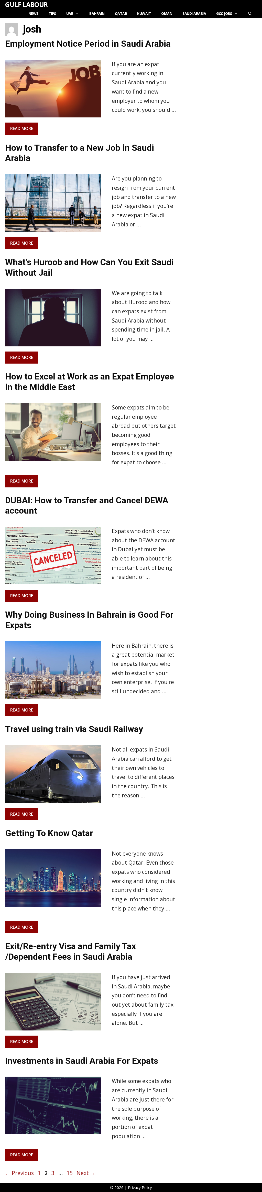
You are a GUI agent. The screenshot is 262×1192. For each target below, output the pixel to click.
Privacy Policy (140, 1187)
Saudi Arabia (194, 13)
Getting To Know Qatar (49, 833)
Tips (52, 13)
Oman (166, 13)
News (33, 13)
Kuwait (144, 13)
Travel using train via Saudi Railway (74, 729)
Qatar (121, 13)
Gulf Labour (26, 4)
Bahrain (97, 13)
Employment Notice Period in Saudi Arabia (88, 43)
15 (70, 1173)
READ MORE (21, 128)
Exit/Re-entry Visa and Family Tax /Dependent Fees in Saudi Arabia (70, 951)
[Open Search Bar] (250, 13)
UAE (69, 13)
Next (86, 1173)
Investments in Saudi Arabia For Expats (81, 1061)
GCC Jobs (224, 13)
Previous (19, 1173)
